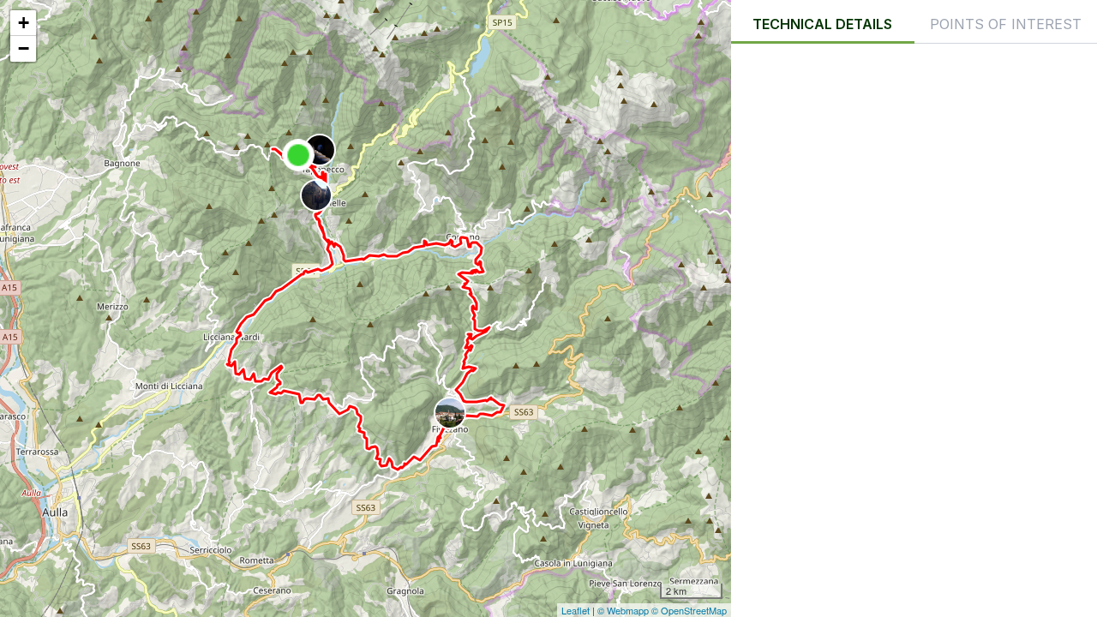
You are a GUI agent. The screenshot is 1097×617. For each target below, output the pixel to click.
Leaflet (575, 610)
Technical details (822, 24)
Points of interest (1006, 24)
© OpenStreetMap (689, 610)
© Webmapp (624, 610)
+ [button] (23, 22)
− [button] (23, 48)
